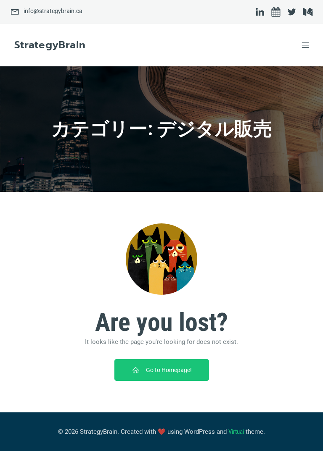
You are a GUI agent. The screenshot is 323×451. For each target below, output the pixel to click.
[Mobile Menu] (305, 44)
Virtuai (236, 431)
